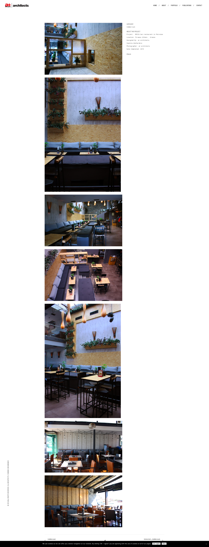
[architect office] (83, 76)
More (164, 543)
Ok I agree (156, 543)
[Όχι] (206, 544)
